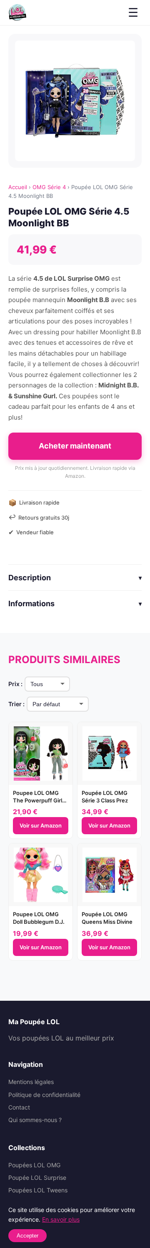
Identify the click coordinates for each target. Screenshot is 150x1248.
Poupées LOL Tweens (38, 1190)
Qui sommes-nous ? (35, 1119)
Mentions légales (31, 1081)
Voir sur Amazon (41, 825)
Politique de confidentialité (44, 1094)
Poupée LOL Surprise (37, 1177)
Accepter (27, 1236)
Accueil (17, 187)
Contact (19, 1107)
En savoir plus (61, 1219)
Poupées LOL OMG (34, 1165)
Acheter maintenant (75, 445)
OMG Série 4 (49, 187)
